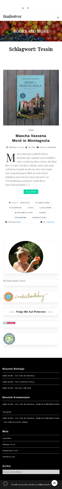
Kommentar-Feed (10, 450)
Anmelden (7, 438)
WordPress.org (9, 456)
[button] (5, 483)
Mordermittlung (24, 212)
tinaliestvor (12, 16)
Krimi (31, 130)
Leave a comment (48, 147)
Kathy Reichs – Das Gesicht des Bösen (18, 381)
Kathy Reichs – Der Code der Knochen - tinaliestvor (24, 404)
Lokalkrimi (45, 208)
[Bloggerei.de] (9, 322)
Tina (33, 147)
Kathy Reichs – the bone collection (17, 388)
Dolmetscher (42, 203)
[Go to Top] (54, 482)
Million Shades (45, 484)
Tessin (42, 212)
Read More (31, 191)
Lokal (31, 208)
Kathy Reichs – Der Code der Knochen (18, 375)
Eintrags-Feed (9, 444)
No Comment (48, 222)
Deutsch (24, 203)
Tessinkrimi (20, 217)
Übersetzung (40, 217)
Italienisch (15, 208)
